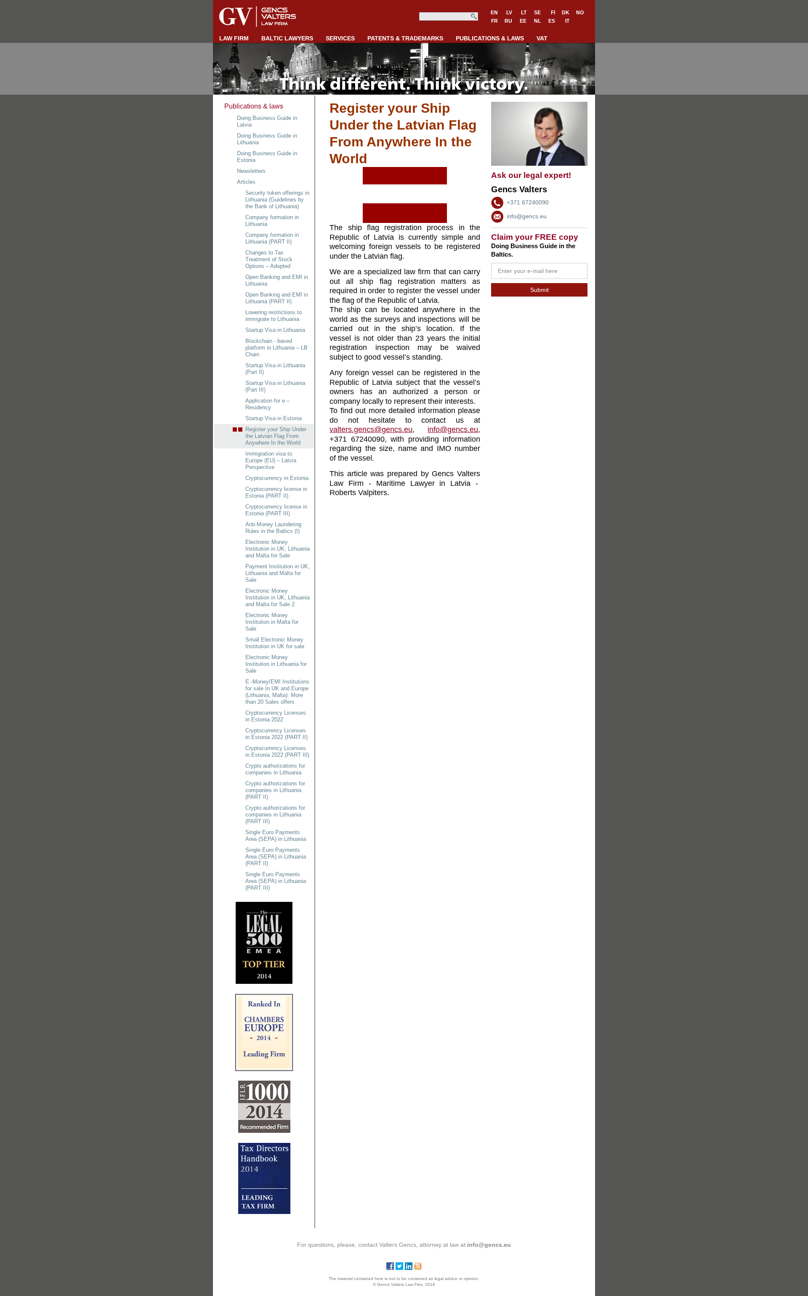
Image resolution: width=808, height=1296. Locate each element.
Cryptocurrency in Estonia (276, 478)
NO (580, 13)
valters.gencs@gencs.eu (371, 429)
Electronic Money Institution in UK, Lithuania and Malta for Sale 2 (277, 597)
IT (567, 21)
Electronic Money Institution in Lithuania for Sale (276, 664)
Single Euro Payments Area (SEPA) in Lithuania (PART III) (275, 881)
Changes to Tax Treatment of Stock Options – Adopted (268, 259)
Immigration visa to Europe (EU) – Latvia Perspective (270, 460)
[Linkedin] (408, 1267)
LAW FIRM (234, 38)
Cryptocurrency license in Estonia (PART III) (276, 510)
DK (565, 13)
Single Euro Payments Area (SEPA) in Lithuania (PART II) (275, 857)
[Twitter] (399, 1267)
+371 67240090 (528, 202)
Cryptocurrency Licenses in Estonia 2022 (275, 716)
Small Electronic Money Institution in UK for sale (274, 642)
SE (537, 13)
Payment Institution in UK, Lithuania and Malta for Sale (277, 573)
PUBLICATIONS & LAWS (490, 38)
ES (551, 21)
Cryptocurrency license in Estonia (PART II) (276, 492)
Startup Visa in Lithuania (275, 330)
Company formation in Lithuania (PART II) (272, 238)
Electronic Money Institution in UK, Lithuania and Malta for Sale (277, 549)
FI (553, 13)
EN (494, 13)
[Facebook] (390, 1267)
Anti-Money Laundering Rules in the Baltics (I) (273, 527)
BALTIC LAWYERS (287, 38)
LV (509, 13)
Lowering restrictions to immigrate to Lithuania (273, 315)
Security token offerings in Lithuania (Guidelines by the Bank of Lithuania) (277, 199)
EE (523, 21)
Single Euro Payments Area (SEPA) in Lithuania (275, 835)
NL (537, 21)
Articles (246, 182)
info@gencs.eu (527, 216)
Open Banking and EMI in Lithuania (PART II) (276, 298)
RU (508, 21)
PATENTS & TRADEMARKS (405, 38)
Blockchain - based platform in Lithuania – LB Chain (276, 348)
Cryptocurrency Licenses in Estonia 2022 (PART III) (277, 751)
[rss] (418, 1267)
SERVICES (340, 38)
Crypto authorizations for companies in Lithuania (275, 769)
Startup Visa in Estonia (273, 418)
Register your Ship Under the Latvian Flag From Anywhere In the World (275, 436)
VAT (542, 38)
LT (523, 13)
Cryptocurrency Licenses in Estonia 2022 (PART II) (276, 733)
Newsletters (251, 171)
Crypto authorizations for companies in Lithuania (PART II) (275, 790)
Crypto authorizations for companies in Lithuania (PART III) (275, 814)
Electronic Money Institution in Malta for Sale (271, 622)
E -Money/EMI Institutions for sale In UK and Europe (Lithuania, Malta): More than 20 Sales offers (277, 691)
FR (494, 21)
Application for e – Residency (267, 404)
